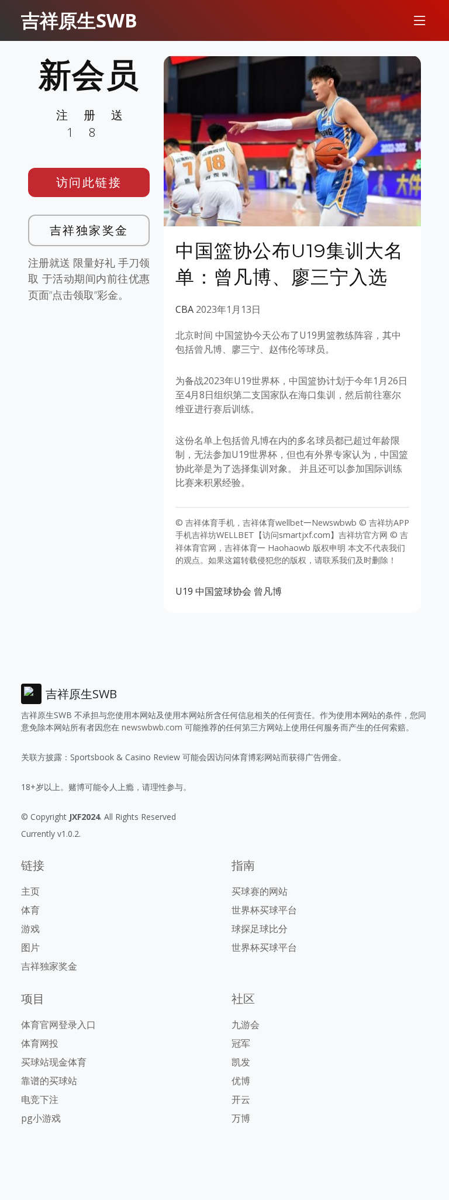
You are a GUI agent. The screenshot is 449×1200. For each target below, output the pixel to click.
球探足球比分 (260, 928)
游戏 (30, 928)
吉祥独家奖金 (89, 230)
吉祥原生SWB (79, 20)
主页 (30, 891)
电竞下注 (39, 1099)
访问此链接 (89, 182)
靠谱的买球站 (49, 1080)
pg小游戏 (41, 1118)
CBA (184, 309)
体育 (30, 910)
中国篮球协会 (223, 591)
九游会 (246, 1024)
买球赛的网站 (260, 891)
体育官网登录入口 (58, 1024)
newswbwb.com (152, 727)
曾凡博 (268, 591)
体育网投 (39, 1043)
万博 (241, 1118)
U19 (184, 591)
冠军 (241, 1043)
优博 (241, 1080)
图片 (30, 947)
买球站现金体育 (54, 1062)
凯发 (241, 1062)
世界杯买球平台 (264, 910)
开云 (241, 1099)
